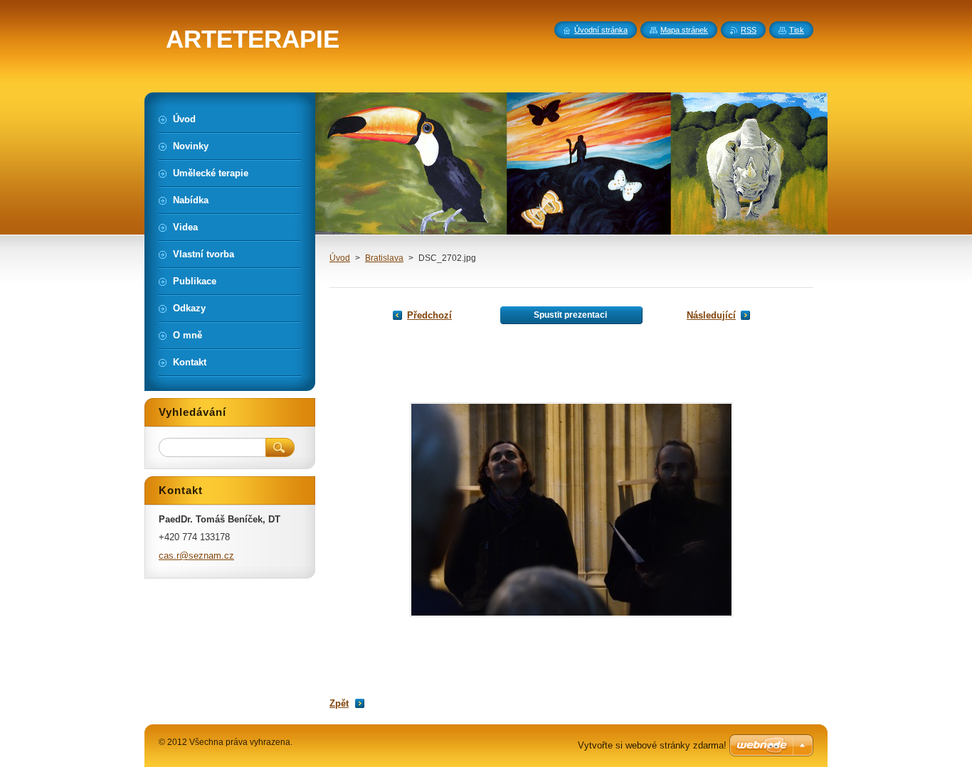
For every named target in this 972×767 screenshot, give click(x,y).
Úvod (339, 258)
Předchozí (429, 315)
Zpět (339, 703)
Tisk (796, 30)
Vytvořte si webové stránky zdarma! (652, 745)
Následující (711, 315)
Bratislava (384, 258)
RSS (748, 30)
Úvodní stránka (601, 30)
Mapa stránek (684, 30)
